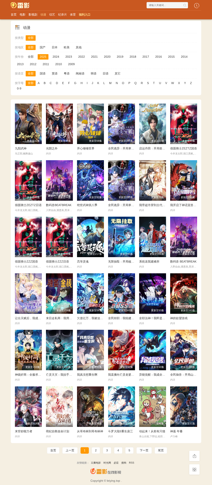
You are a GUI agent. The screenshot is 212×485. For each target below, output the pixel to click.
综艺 (52, 14)
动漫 (43, 14)
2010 (58, 64)
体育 (73, 14)
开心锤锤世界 (85, 148)
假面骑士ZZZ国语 (26, 261)
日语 (105, 73)
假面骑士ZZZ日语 (57, 261)
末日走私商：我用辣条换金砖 (65, 318)
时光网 (107, 462)
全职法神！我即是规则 (153, 318)
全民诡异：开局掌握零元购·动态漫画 (131, 148)
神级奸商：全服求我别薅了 (32, 374)
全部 (31, 37)
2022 (81, 56)
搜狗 (123, 462)
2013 (20, 64)
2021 (94, 56)
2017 (145, 56)
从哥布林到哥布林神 (90, 431)
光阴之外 (52, 148)
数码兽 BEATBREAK (183, 261)
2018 (133, 56)
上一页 (70, 450)
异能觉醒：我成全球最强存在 (158, 374)
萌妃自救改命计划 (57, 431)
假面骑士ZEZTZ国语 (183, 148)
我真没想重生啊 (87, 374)
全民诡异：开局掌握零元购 (125, 205)
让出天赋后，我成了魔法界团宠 (35, 318)
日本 (55, 47)
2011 (46, 64)
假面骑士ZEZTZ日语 (28, 205)
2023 (68, 56)
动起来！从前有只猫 (152, 431)
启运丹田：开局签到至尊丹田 (158, 148)
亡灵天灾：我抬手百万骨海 (63, 374)
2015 (171, 56)
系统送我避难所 (149, 261)
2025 (43, 56)
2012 (33, 64)
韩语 (93, 73)
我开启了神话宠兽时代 (184, 205)
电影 (22, 14)
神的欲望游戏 (179, 318)
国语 (43, 73)
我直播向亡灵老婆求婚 (122, 374)
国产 (43, 47)
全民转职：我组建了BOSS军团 (128, 318)
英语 (55, 73)
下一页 (144, 450)
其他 (79, 47)
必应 (116, 462)
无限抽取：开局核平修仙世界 (127, 261)
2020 (107, 56)
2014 (184, 56)
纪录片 (62, 14)
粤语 (67, 73)
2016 (158, 56)
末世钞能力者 (23, 431)
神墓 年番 (176, 431)
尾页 (161, 450)
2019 (120, 56)
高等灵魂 (83, 261)
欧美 (67, 47)
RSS (131, 462)
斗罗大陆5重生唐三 (120, 431)
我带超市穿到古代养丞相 (155, 205)
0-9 (19, 88)
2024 (56, 56)
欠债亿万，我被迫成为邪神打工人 (98, 318)
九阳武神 (20, 148)
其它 (117, 73)
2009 (71, 64)
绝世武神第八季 (87, 205)
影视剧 (33, 14)
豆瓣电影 (96, 462)
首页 (14, 14)
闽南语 (80, 73)
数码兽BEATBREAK (58, 205)
